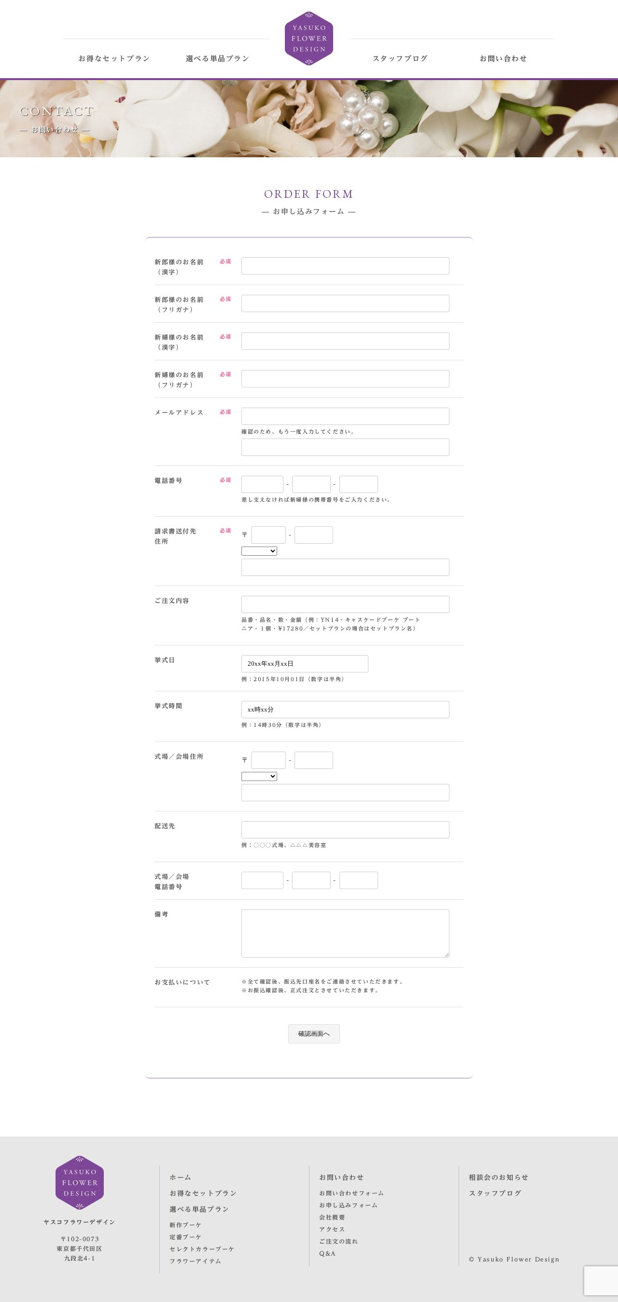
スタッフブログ (400, 58)
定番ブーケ (185, 1237)
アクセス (332, 1229)
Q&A (328, 1253)
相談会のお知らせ (499, 1177)
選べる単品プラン (218, 58)
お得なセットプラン (114, 58)
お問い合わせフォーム (352, 1193)
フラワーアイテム (195, 1261)
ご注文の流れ (339, 1241)
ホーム (180, 1177)
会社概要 (332, 1217)
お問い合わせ (503, 58)
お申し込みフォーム (348, 1205)
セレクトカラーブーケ (202, 1249)
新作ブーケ (185, 1225)
